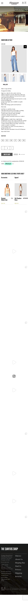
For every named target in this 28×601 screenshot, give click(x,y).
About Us (18, 559)
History (18, 556)
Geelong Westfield (6, 573)
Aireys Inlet (4, 577)
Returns (18, 576)
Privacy (18, 569)
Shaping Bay (20, 563)
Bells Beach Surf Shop (5, 580)
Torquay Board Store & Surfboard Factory (7, 556)
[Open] (14, 223)
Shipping (18, 573)
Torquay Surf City (6, 571)
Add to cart (7, 155)
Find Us (18, 566)
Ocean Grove (4, 575)
